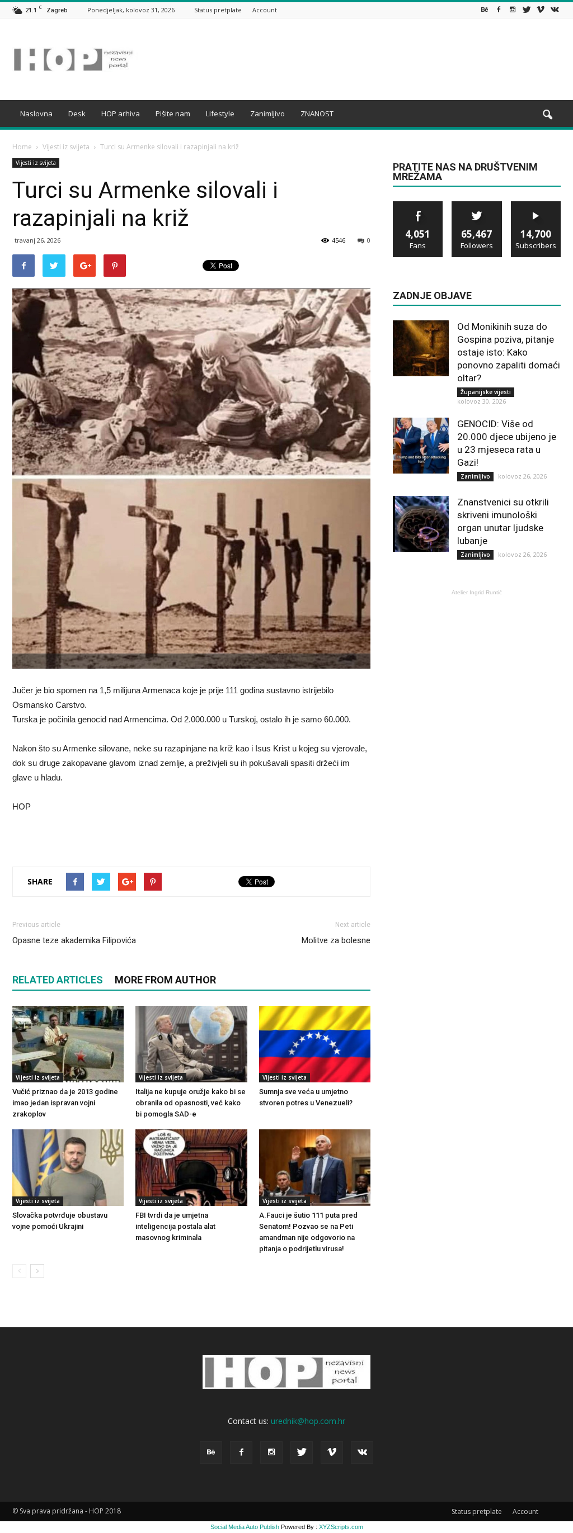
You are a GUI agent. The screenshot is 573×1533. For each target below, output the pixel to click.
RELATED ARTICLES (57, 980)
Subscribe (536, 205)
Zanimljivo (267, 113)
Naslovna (36, 113)
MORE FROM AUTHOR (165, 980)
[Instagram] (512, 9)
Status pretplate (218, 10)
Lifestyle (220, 113)
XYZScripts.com (341, 1526)
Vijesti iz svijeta (36, 163)
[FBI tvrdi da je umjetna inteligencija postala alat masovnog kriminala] (191, 1167)
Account (264, 10)
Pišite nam (173, 113)
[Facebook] (498, 9)
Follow (477, 205)
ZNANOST (317, 113)
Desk (77, 113)
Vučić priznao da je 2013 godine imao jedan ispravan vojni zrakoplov (65, 1102)
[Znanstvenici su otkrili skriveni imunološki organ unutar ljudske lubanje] (421, 524)
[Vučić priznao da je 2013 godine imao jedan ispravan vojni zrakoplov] (68, 1044)
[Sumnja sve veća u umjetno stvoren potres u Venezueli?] (314, 1044)
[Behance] (484, 9)
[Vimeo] (540, 9)
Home (22, 147)
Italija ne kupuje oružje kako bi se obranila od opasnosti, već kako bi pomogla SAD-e (190, 1102)
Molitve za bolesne (336, 940)
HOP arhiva (120, 113)
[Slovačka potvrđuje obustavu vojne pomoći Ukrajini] (68, 1167)
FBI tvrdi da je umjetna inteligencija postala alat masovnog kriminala (175, 1226)
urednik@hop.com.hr (308, 1421)
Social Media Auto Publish (244, 1526)
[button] (547, 115)
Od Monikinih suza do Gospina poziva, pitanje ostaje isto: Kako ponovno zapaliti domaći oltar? (508, 352)
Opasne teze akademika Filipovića (74, 940)
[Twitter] (526, 9)
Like (418, 205)
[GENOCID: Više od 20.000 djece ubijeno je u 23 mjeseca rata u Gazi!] (421, 446)
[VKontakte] (554, 9)
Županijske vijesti (486, 392)
